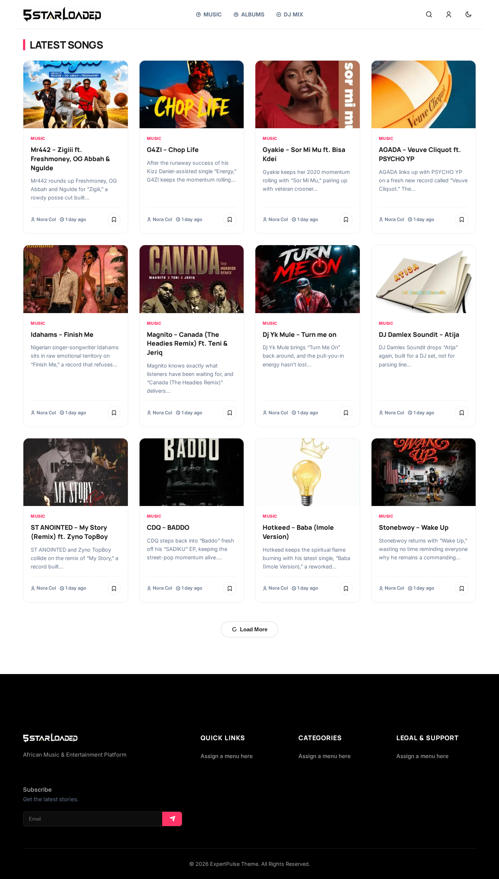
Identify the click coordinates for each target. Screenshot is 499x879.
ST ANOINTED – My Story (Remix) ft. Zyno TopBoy (69, 532)
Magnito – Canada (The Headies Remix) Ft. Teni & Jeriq (187, 343)
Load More (253, 629)
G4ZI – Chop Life (173, 149)
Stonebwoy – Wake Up (414, 527)
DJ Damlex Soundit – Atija (419, 334)
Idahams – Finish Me (62, 334)
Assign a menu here (227, 756)
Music (38, 138)
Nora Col (46, 219)
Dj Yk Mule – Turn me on (299, 334)
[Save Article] (114, 219)
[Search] (429, 14)
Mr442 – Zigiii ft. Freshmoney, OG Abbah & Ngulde (70, 158)
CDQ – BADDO (168, 527)
